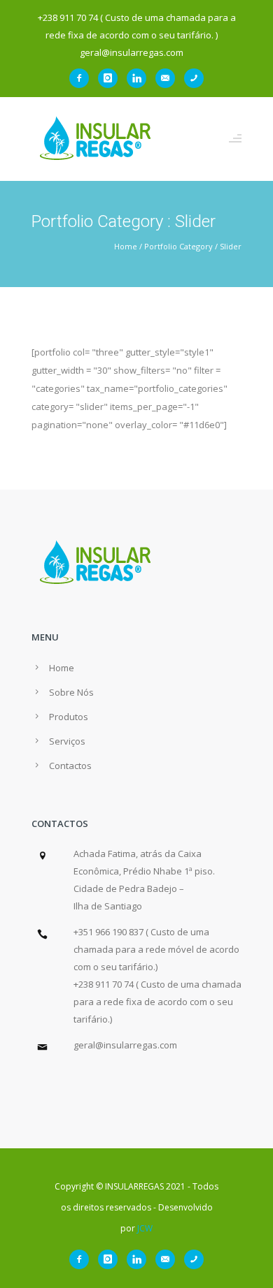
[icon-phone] (194, 78)
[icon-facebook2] (82, 78)
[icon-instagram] (111, 78)
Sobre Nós (71, 692)
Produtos (68, 716)
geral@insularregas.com (125, 1045)
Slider (230, 246)
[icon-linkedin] (140, 78)
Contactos (70, 765)
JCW (145, 1228)
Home (125, 246)
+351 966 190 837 (109, 931)
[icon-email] (168, 78)
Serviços (67, 741)
